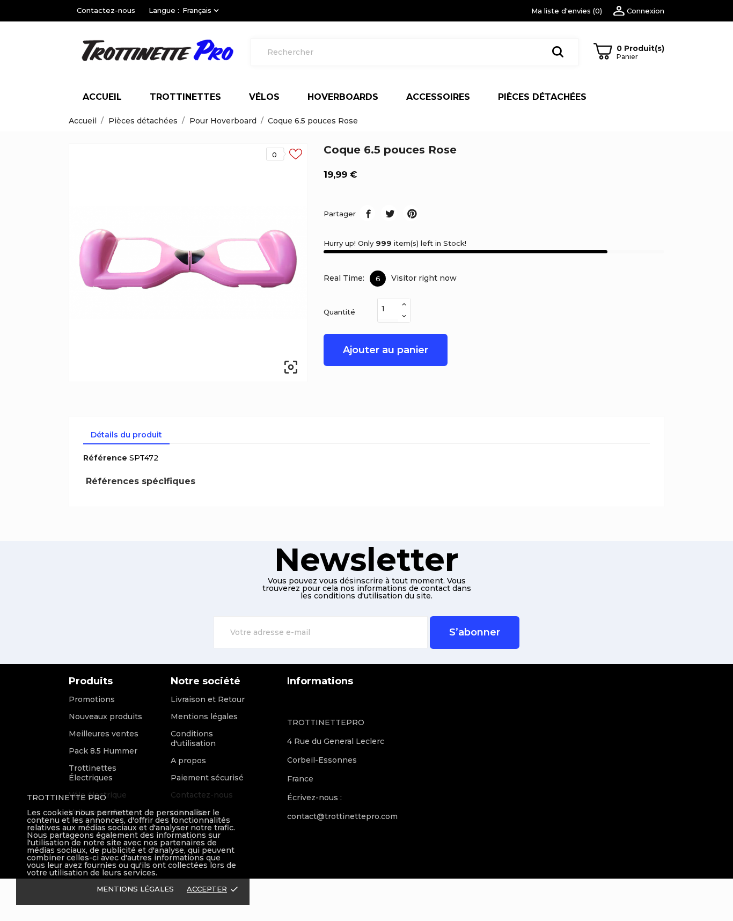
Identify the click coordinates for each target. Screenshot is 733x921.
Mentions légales (204, 716)
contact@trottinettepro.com (342, 816)
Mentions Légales (135, 889)
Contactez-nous (106, 10)
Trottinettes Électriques (92, 773)
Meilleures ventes (103, 734)
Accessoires (438, 97)
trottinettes (185, 97)
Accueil (102, 97)
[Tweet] (389, 213)
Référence (105, 458)
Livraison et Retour (208, 699)
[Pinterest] (411, 213)
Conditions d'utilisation (193, 738)
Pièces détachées (542, 97)
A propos (188, 760)
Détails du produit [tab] (126, 435)
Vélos (264, 97)
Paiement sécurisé (207, 778)
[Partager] (367, 213)
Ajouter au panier (385, 350)
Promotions (92, 699)
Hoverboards (342, 97)
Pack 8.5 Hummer (103, 751)
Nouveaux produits (105, 716)
